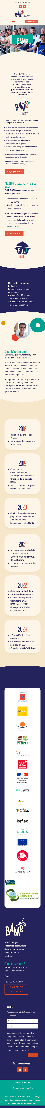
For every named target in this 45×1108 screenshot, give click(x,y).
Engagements (14, 171)
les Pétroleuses (23, 1096)
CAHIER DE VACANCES (16, 989)
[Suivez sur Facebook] (24, 6)
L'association (14, 233)
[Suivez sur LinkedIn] (20, 6)
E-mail (7, 976)
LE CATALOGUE (31, 21)
